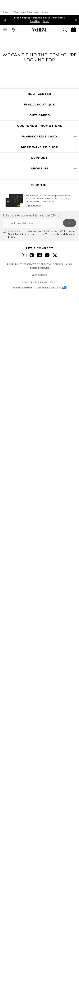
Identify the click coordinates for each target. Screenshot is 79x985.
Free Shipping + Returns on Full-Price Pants (39, 18)
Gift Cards (39, 115)
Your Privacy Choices (47, 287)
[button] (73, 29)
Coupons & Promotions (39, 125)
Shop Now (35, 21)
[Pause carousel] (75, 20)
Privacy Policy (48, 282)
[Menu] (5, 29)
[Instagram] (24, 255)
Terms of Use (52, 234)
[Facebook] (39, 255)
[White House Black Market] (39, 30)
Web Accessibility (22, 287)
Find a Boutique (39, 104)
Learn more (48, 201)
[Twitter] (55, 255)
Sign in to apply (33, 205)
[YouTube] (47, 255)
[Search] (65, 29)
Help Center (39, 93)
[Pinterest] (32, 255)
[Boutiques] (14, 29)
